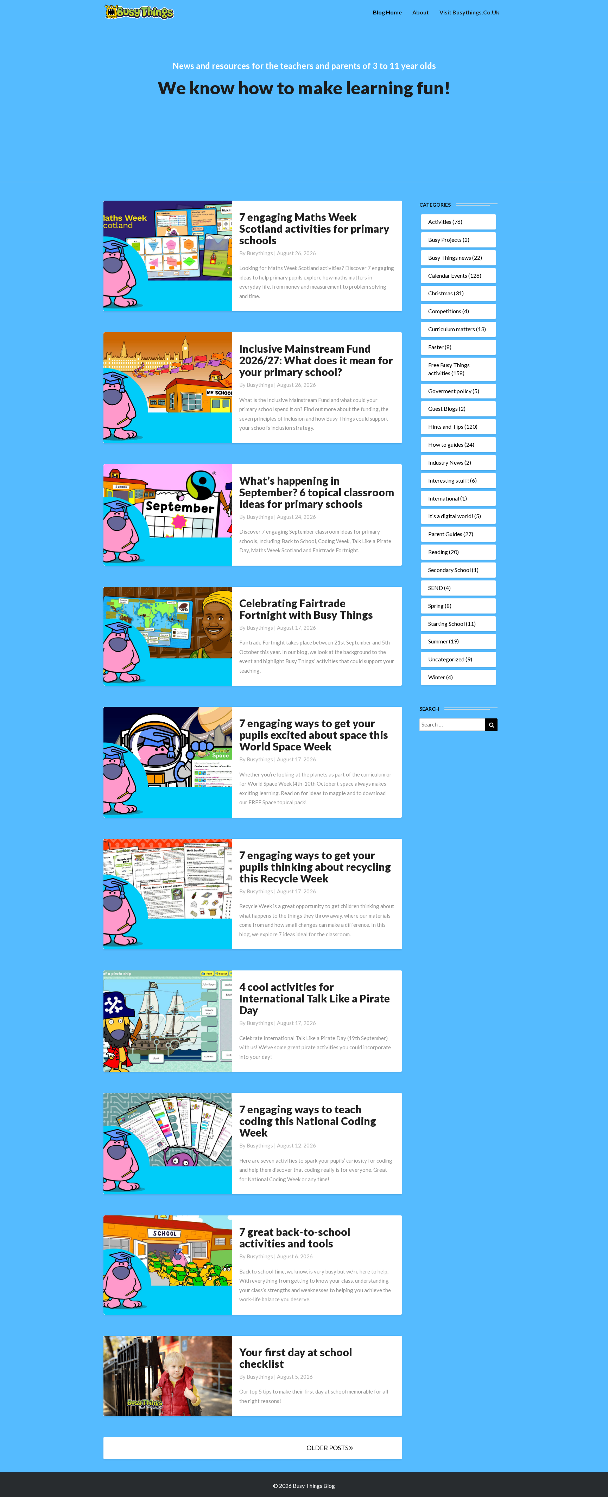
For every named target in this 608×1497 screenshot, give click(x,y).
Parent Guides (445, 533)
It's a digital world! (450, 515)
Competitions (444, 311)
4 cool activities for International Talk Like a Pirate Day (314, 998)
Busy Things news (449, 257)
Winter (436, 677)
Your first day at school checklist (295, 1358)
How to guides (445, 444)
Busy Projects (445, 239)
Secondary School (449, 569)
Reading (438, 551)
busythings (260, 253)
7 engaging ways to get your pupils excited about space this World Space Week (313, 735)
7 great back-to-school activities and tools (294, 1237)
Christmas (440, 293)
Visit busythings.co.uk (469, 12)
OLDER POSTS (327, 1448)
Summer (438, 641)
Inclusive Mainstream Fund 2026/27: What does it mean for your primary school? (316, 360)
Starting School (446, 623)
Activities (439, 221)
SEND (435, 587)
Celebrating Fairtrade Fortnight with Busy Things (306, 609)
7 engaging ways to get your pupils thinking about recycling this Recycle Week (315, 867)
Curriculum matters (451, 329)
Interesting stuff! (448, 480)
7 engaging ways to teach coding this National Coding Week (307, 1121)
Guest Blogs (443, 408)
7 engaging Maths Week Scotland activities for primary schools (314, 228)
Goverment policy (449, 391)
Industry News (445, 462)
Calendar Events (447, 275)
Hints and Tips (445, 426)
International (443, 498)
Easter (436, 347)
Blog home (387, 12)
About (420, 12)
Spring (436, 605)
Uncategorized (446, 659)
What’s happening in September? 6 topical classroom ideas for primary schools (316, 492)
